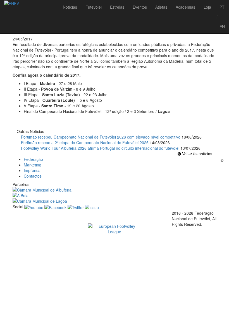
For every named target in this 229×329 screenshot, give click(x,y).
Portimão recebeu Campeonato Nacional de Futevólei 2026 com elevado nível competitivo (100, 137)
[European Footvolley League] (114, 228)
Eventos (140, 7)
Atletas (161, 7)
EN (222, 26)
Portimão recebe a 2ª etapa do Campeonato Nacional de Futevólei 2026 (85, 142)
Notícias (70, 7)
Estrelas (117, 7)
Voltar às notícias (196, 153)
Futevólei (93, 7)
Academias (185, 7)
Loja (207, 7)
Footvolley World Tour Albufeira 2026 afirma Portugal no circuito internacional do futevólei (100, 148)
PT (222, 7)
